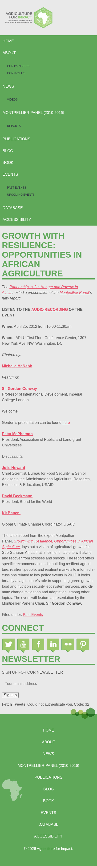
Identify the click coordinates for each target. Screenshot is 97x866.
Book (8, 163)
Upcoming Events (21, 194)
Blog (8, 151)
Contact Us (16, 73)
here (66, 423)
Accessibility (17, 220)
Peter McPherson (17, 434)
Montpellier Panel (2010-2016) (33, 113)
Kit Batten (11, 513)
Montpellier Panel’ (75, 293)
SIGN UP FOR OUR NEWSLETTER (32, 672)
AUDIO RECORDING (49, 310)
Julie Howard (13, 468)
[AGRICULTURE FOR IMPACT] (48, 17)
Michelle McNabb (17, 366)
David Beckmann (17, 496)
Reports (14, 126)
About (9, 53)
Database (13, 208)
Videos (12, 99)
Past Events (16, 187)
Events (10, 174)
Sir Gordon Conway (19, 389)
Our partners (18, 66)
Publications (16, 139)
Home (8, 41)
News (8, 86)
